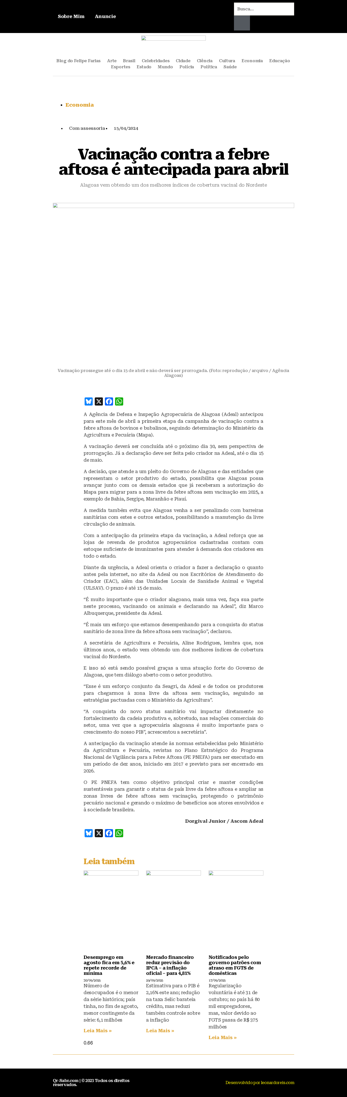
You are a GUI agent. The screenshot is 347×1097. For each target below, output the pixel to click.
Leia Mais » (98, 1030)
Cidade (183, 60)
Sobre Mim (71, 16)
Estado (144, 66)
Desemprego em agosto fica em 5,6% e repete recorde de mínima (109, 965)
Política (208, 66)
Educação (279, 60)
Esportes (120, 66)
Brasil (129, 60)
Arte (112, 60)
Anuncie (105, 16)
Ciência (205, 60)
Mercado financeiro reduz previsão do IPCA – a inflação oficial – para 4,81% (170, 965)
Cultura (227, 60)
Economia (252, 60)
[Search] (242, 22)
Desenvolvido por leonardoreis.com (260, 1082)
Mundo (165, 66)
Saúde (230, 66)
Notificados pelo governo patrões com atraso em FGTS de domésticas (235, 965)
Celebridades (156, 60)
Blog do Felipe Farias (78, 60)
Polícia (186, 66)
